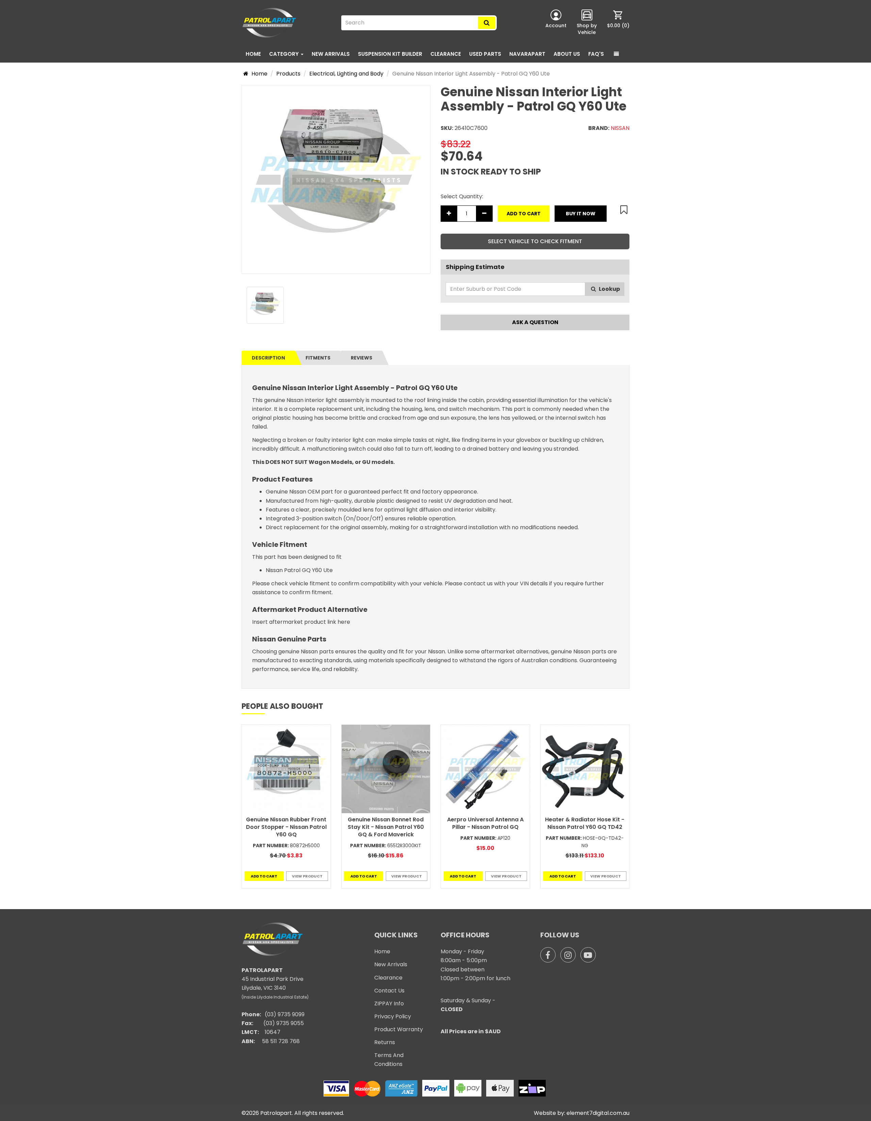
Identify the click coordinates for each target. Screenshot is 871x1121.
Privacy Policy (392, 1016)
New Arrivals (331, 53)
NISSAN (620, 128)
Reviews (361, 357)
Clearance (445, 53)
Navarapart (527, 53)
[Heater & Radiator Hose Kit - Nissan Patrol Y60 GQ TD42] (585, 769)
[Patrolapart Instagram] (568, 955)
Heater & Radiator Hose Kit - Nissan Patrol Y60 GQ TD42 (584, 823)
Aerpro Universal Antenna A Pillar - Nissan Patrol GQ (485, 823)
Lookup (609, 289)
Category (284, 53)
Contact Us (389, 990)
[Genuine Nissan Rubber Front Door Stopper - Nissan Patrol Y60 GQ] (286, 769)
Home (253, 53)
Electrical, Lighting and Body (346, 74)
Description (268, 357)
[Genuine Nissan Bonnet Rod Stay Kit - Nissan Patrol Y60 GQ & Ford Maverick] (386, 769)
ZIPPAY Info (389, 1003)
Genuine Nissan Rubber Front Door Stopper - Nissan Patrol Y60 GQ (286, 827)
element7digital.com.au (597, 1113)
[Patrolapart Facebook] (548, 955)
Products (288, 74)
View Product (307, 876)
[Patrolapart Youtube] (588, 955)
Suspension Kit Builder (390, 53)
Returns (384, 1042)
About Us (567, 53)
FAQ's (596, 53)
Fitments (318, 357)
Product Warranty (398, 1029)
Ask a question (535, 322)
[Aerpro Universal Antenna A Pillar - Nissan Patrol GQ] (485, 769)
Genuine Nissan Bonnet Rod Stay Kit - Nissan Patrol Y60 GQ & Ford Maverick (386, 827)
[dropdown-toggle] (616, 54)
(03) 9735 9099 (285, 1014)
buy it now (580, 213)
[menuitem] (618, 23)
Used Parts (485, 53)
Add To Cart (524, 213)
